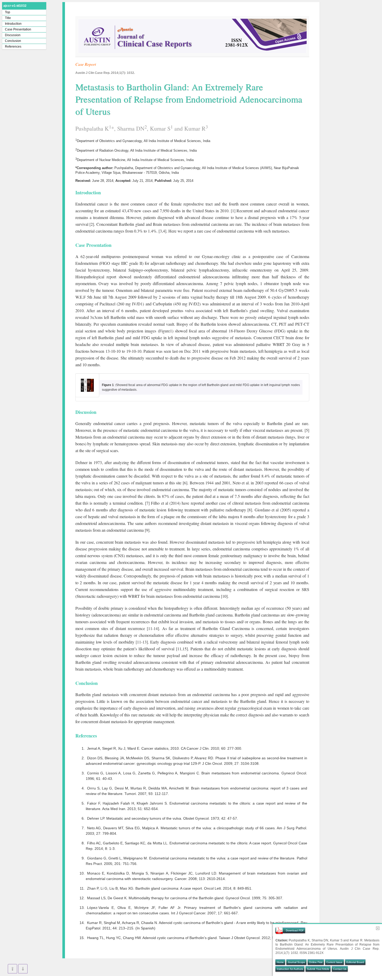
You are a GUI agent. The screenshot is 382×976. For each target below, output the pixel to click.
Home (280, 962)
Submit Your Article (318, 968)
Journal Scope (296, 962)
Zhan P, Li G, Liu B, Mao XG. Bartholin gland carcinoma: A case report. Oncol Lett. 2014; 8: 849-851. (169, 888)
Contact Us (339, 968)
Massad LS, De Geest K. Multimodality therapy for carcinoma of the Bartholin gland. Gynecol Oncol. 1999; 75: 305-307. (185, 898)
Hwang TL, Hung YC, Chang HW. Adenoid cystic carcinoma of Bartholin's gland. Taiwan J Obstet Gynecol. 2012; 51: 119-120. (190, 938)
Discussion (13, 35)
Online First (315, 962)
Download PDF (295, 930)
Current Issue (334, 962)
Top (7, 12)
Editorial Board (355, 962)
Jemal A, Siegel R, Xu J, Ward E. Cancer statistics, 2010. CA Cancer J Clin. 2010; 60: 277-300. (164, 748)
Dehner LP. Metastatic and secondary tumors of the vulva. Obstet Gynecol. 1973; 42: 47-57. (162, 818)
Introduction (13, 23)
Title (8, 18)
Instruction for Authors (290, 968)
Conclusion (13, 41)
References (13, 46)
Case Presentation (18, 29)
